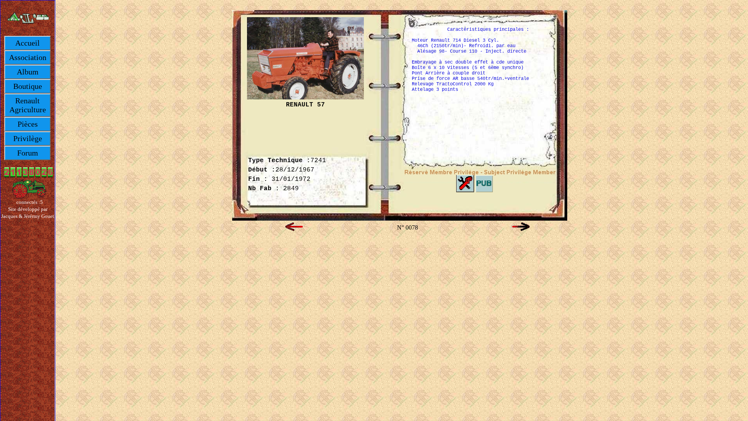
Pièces (28, 124)
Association (27, 57)
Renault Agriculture (27, 105)
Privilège (27, 138)
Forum (27, 153)
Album (28, 71)
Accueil (27, 43)
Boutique (27, 86)
